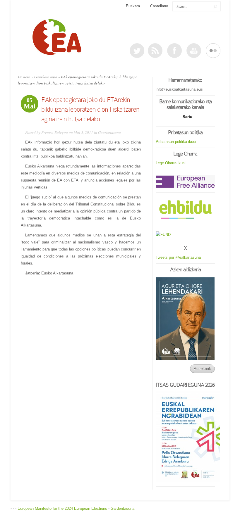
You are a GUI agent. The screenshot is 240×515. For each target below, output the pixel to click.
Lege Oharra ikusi (171, 163)
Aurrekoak (202, 369)
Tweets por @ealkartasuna (178, 257)
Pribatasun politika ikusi (176, 141)
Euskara (133, 6)
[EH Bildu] (185, 210)
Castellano (159, 6)
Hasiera (24, 77)
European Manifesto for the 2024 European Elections (62, 508)
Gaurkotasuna (45, 77)
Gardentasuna (122, 508)
